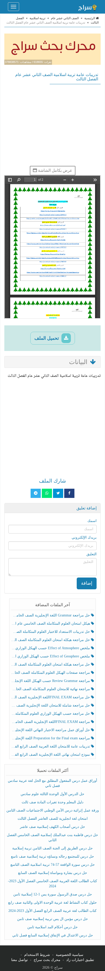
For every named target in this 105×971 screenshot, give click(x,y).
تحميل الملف (47, 338)
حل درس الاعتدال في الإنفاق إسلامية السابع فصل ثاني (52, 935)
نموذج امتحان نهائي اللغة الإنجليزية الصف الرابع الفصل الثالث (51, 754)
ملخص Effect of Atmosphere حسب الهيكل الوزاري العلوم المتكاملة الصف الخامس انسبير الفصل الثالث (51, 648)
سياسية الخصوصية (69, 955)
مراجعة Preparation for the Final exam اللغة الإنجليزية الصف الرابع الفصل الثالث (51, 738)
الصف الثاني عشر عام (65, 18)
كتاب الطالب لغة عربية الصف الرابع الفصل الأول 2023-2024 (52, 911)
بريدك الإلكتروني (84, 537)
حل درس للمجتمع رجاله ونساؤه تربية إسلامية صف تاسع (52, 856)
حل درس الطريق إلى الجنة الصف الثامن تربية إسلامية (52, 848)
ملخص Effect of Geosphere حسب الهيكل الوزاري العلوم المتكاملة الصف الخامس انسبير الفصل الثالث (51, 656)
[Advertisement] (52, 125)
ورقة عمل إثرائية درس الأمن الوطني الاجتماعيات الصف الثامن (52, 810)
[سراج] (87, 6)
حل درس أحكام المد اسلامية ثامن (52, 927)
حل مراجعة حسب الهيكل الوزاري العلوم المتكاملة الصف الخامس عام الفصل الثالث (51, 714)
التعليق (91, 554)
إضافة (86, 583)
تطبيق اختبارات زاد (80, 960)
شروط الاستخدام (37, 955)
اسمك (92, 521)
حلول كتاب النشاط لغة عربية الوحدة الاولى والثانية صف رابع (52, 902)
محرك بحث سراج (47, 960)
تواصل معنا (19, 960)
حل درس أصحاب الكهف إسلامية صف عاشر (52, 827)
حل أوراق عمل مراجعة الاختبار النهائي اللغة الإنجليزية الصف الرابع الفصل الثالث (51, 730)
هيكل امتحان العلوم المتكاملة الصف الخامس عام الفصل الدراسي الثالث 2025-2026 (51, 623)
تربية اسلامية (37, 18)
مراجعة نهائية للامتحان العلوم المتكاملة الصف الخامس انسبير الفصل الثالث (51, 689)
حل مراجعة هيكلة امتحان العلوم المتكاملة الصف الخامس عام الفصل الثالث (51, 664)
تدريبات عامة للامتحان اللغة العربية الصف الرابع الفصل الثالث (51, 746)
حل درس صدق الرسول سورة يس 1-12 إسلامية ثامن (52, 894)
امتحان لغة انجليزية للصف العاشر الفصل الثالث (53, 818)
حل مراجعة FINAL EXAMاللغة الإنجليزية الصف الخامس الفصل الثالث (51, 697)
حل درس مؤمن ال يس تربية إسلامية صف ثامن (52, 919)
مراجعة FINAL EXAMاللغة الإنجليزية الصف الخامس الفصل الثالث (51, 722)
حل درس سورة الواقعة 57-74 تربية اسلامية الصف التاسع (52, 865)
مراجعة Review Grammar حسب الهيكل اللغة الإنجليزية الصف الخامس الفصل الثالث (51, 681)
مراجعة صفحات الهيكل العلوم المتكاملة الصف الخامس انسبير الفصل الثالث (51, 673)
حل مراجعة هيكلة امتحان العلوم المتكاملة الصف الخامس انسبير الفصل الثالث (51, 640)
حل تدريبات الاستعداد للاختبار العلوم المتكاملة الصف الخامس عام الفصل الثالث (51, 632)
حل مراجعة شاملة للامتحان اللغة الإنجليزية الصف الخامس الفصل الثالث (51, 705)
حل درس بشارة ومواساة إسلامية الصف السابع (52, 873)
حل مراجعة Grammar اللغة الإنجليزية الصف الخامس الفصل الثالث (51, 615)
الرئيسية (90, 18)
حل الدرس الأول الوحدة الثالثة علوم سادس (52, 794)
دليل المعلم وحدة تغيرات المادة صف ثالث (52, 802)
